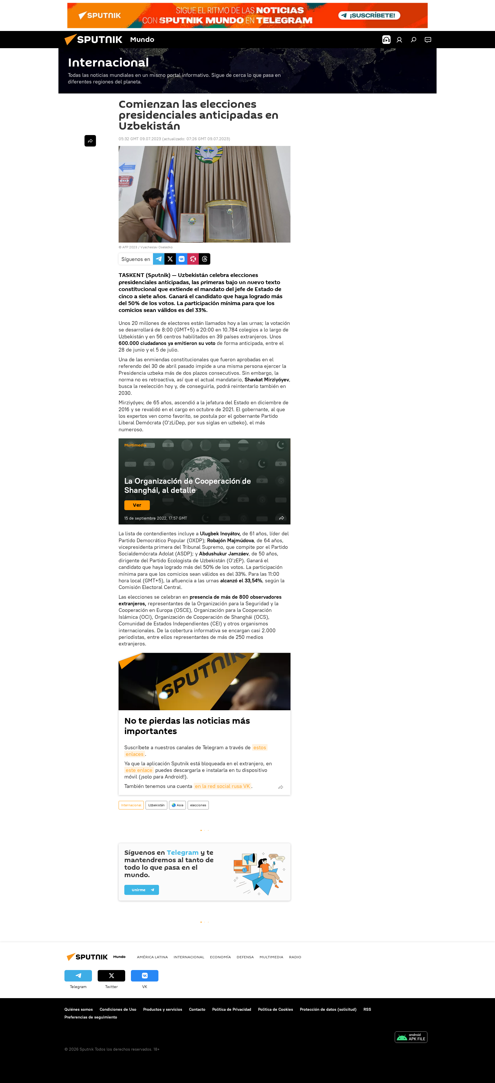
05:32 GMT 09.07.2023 (140, 138)
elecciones (198, 805)
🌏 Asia (177, 805)
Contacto (197, 1009)
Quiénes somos (78, 1009)
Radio (295, 956)
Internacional (131, 805)
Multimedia (135, 445)
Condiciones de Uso (118, 1009)
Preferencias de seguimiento (90, 1017)
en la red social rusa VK (222, 786)
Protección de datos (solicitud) (328, 1009)
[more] (281, 518)
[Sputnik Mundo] (95, 46)
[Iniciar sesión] (399, 39)
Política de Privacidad (231, 1009)
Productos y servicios (162, 1009)
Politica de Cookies (275, 1009)
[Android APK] (411, 1037)
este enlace (139, 770)
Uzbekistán (156, 805)
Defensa (245, 956)
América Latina (152, 956)
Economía (220, 956)
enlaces (135, 754)
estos (260, 747)
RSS (367, 1009)
